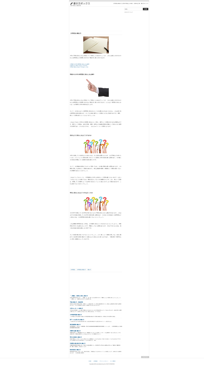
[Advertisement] (96, 19)
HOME (90, 361)
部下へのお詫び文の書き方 (77, 319)
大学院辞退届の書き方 (76, 314)
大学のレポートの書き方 (76, 308)
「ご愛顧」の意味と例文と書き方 (79, 295)
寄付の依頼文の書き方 (76, 337)
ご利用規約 (95, 361)
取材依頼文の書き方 (75, 349)
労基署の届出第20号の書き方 (78, 343)
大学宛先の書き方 (81, 269)
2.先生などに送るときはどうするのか (78, 65)
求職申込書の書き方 (75, 330)
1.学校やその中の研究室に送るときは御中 (79, 64)
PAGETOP (145, 357)
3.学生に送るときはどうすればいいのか (79, 67)
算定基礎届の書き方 (75, 324)
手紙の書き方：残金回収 (76, 302)
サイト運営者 (112, 361)
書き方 (89, 269)
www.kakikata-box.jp (100, 363)
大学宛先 (73, 269)
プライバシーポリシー (103, 361)
